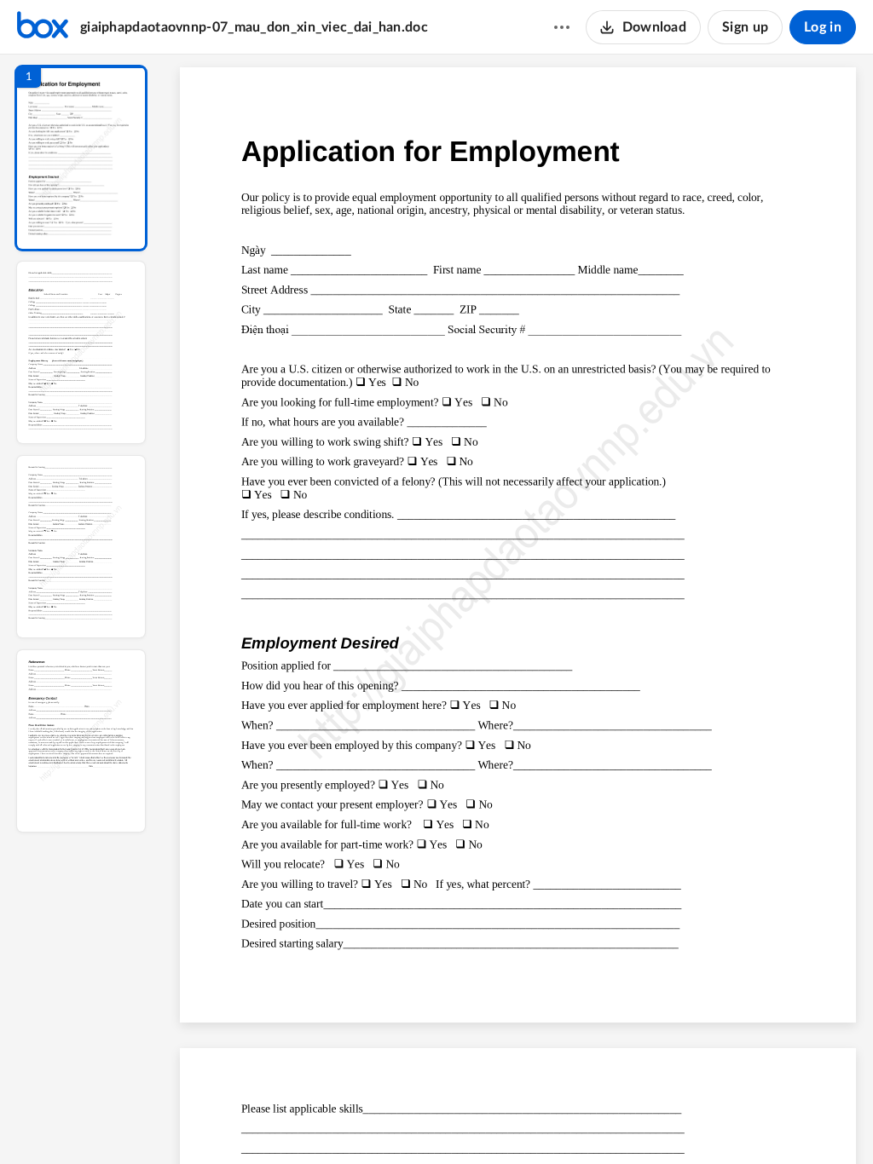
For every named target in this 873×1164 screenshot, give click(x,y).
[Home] (42, 27)
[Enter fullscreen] (675, 1122)
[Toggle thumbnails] (361, 1122)
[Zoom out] (520, 1122)
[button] (81, 158)
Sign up (745, 27)
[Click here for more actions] (562, 27)
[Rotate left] (612, 1122)
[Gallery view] (644, 1122)
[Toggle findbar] (392, 1122)
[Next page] (484, 1122)
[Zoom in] (578, 1122)
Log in (822, 27)
